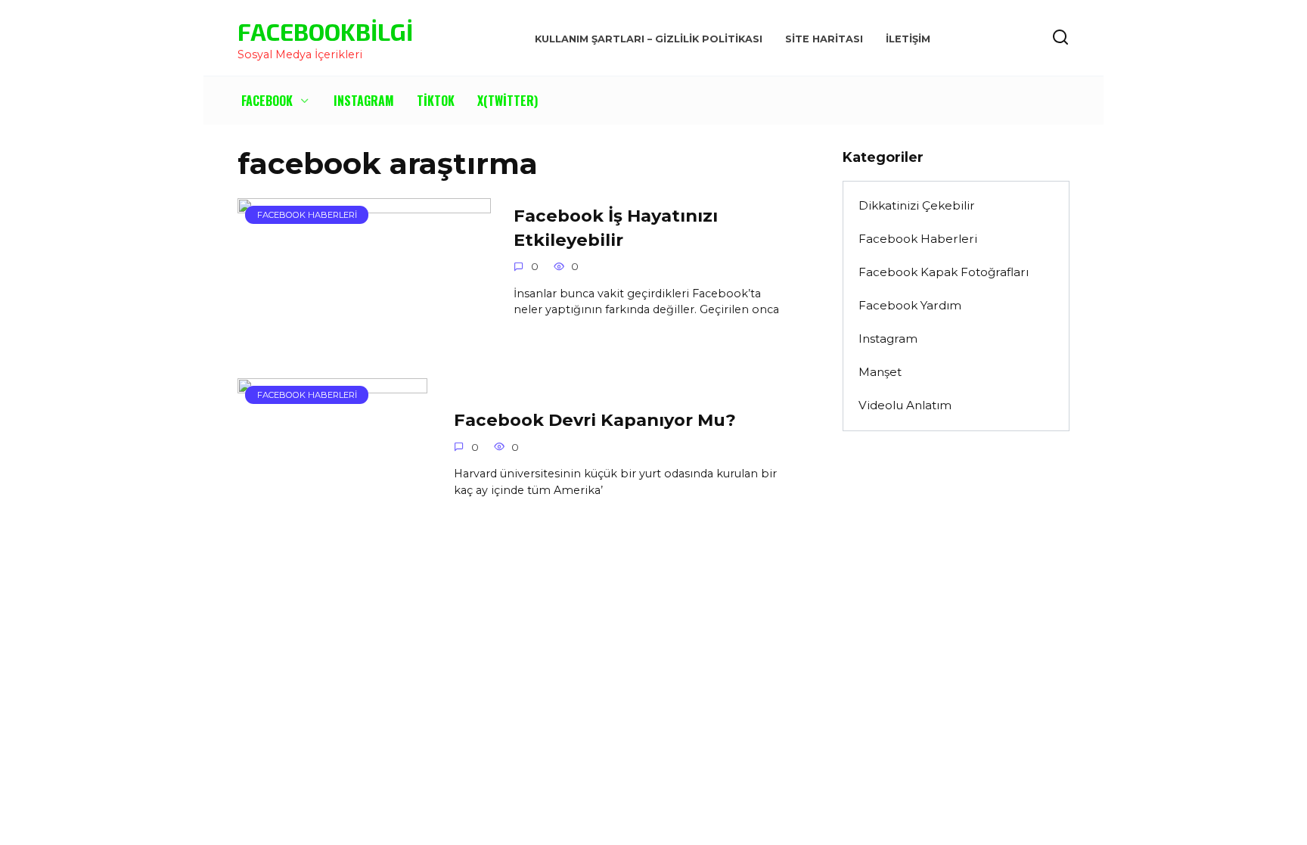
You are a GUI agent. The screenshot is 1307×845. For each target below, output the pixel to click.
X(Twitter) (507, 101)
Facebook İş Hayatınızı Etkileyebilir (616, 228)
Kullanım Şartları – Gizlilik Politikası (648, 39)
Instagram (364, 101)
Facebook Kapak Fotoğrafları (943, 272)
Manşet (880, 372)
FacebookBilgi (325, 31)
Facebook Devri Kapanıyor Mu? (595, 419)
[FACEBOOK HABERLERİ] (364, 331)
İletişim (908, 39)
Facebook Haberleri (917, 238)
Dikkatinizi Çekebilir (916, 205)
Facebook (267, 101)
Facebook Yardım (909, 305)
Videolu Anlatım (905, 405)
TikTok (436, 101)
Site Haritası (824, 39)
